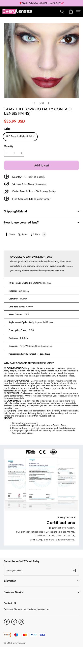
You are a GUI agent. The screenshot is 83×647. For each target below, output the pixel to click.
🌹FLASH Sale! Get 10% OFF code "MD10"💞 (41, 3)
